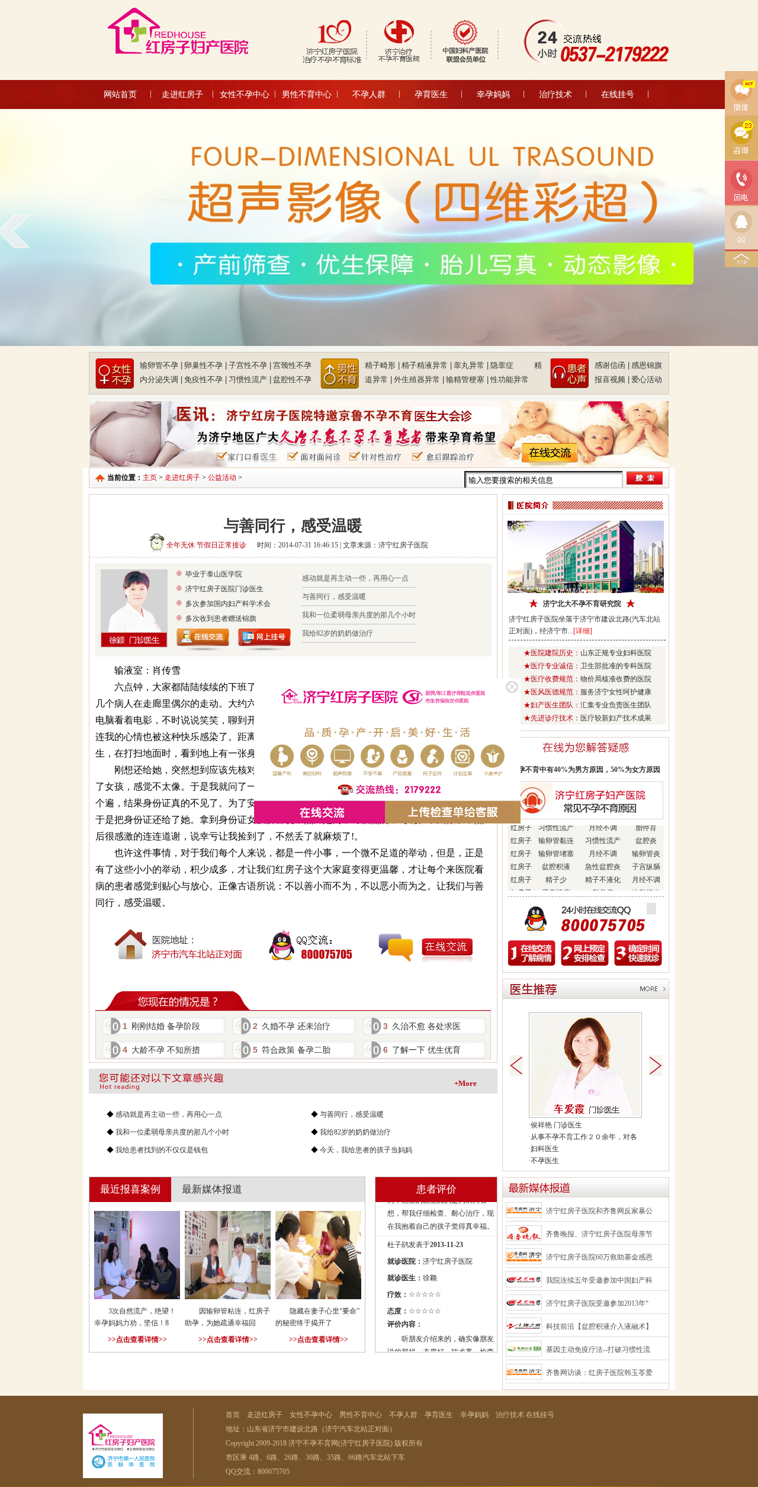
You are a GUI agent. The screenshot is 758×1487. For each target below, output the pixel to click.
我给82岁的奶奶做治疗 (337, 633)
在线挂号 (617, 94)
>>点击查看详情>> (137, 1339)
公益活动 (222, 477)
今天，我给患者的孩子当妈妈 (366, 1150)
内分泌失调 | (161, 379)
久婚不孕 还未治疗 (291, 1026)
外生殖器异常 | (419, 379)
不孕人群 (369, 94)
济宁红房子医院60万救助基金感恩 (599, 1257)
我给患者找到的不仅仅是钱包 (161, 1150)
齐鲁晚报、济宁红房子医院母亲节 (599, 1234)
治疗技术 (555, 94)
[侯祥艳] (585, 1115)
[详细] (582, 631)
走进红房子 (182, 94)
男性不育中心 (307, 94)
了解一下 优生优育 (422, 1050)
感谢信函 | (612, 365)
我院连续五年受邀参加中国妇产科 (599, 1280)
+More (465, 1083)
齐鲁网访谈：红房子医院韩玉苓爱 (599, 1373)
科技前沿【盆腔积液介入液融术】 (599, 1326)
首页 (233, 1415)
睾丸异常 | (471, 365)
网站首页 (120, 94)
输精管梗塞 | (467, 379)
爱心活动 (646, 379)
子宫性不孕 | (250, 365)
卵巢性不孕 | (205, 365)
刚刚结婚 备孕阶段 (161, 1026)
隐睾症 (511, 365)
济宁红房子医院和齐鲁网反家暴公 (599, 1211)
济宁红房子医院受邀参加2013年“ (597, 1303)
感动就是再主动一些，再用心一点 (355, 578)
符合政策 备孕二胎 (291, 1050)
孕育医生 (431, 94)
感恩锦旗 (646, 365)
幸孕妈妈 (493, 94)
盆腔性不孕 (292, 379)
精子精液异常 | (427, 365)
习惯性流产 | (250, 379)
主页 (150, 477)
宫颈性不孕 (292, 365)
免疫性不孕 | (205, 379)
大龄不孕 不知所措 (161, 1050)
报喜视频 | (612, 379)
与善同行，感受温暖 (334, 596)
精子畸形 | (382, 365)
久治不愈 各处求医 (422, 1026)
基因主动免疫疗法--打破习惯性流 (598, 1349)
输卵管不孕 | (161, 365)
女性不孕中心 (244, 94)
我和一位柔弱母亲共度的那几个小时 (359, 615)
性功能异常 (509, 379)
